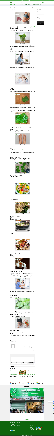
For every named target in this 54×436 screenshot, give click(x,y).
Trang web (23, 362)
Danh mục (26, 4)
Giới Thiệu (23, 4)
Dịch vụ (38, 10)
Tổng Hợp (38, 17)
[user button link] (42, 2)
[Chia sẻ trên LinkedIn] (15, 341)
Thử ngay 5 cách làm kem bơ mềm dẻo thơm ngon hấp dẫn (13, 374)
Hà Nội (38, 429)
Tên (11, 362)
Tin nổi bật (38, 16)
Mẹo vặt (38, 12)
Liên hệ (31, 426)
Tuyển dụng (38, 18)
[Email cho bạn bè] (12, 341)
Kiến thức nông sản (34, 4)
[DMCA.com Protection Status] (14, 430)
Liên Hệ (43, 4)
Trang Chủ (21, 4)
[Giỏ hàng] (43, 2)
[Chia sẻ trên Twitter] (11, 341)
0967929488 (40, 383)
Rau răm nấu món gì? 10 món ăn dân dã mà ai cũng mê (22, 374)
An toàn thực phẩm (39, 9)
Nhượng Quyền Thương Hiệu (39, 4)
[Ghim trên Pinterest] (13, 341)
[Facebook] (33, 350)
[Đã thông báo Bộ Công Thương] (11, 430)
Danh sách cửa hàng (32, 429)
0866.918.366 (40, 424)
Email (17, 362)
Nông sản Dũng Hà (33, 26)
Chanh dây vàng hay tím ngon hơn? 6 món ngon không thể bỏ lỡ (31, 374)
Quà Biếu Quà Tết (29, 4)
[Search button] (29, 2)
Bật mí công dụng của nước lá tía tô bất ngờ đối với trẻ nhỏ (21, 149)
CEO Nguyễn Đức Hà (32, 425)
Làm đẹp (38, 11)
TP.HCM (41, 429)
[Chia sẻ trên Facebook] (10, 341)
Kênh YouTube (31, 427)
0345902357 (32, 383)
